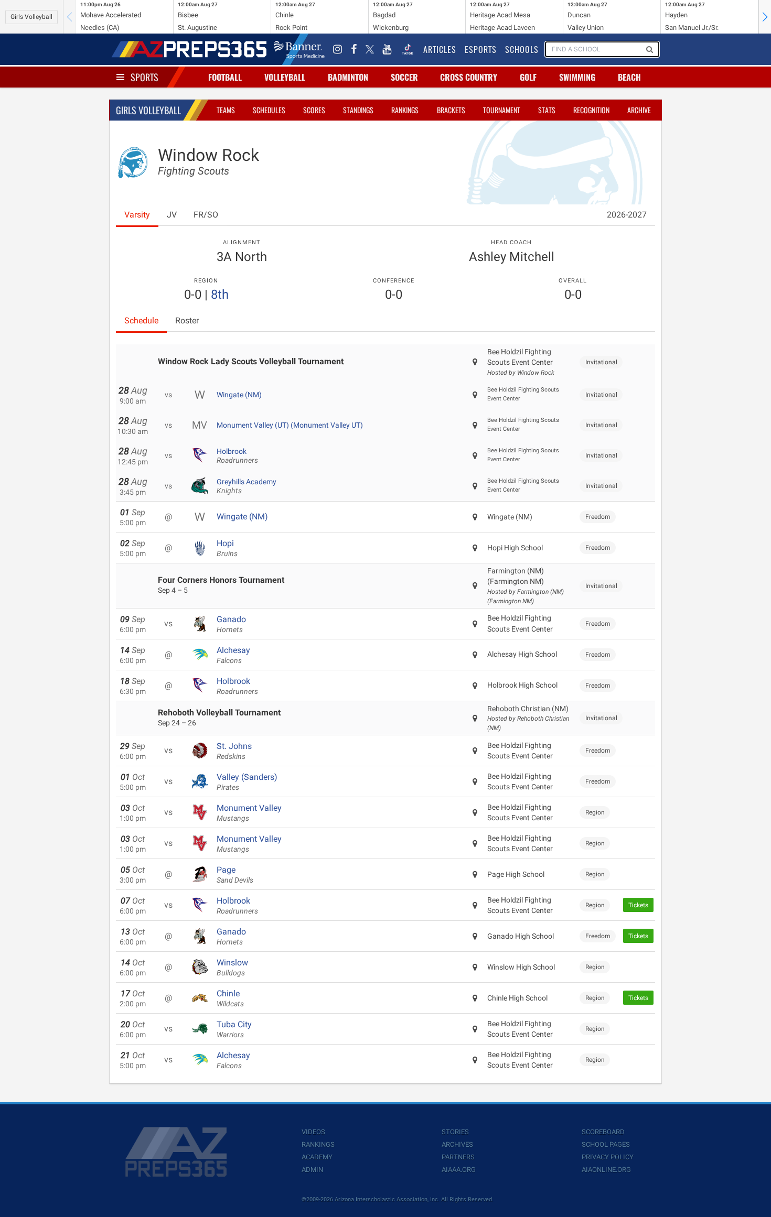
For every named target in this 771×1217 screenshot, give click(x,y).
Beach (629, 77)
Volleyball (284, 77)
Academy (317, 1157)
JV (172, 215)
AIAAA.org (459, 1169)
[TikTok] (407, 49)
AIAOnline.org (606, 1169)
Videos (313, 1132)
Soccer (404, 77)
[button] (764, 17)
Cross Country (468, 77)
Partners (458, 1157)
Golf (528, 77)
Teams (226, 109)
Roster (187, 320)
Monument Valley (249, 813)
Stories (455, 1132)
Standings (358, 109)
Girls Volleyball (31, 16)
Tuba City (234, 1029)
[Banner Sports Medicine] (299, 49)
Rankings (405, 109)
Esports (481, 49)
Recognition (591, 109)
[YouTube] (387, 49)
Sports (144, 77)
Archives (457, 1144)
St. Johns (234, 751)
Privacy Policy (608, 1157)
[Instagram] (338, 49)
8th (220, 294)
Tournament (501, 109)
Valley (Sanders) (247, 782)
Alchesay (233, 655)
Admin (312, 1169)
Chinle (230, 998)
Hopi (227, 548)
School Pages (606, 1144)
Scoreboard (603, 1132)
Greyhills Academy (246, 486)
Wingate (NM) (239, 394)
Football (225, 77)
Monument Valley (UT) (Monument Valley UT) (290, 425)
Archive (639, 109)
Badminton (348, 77)
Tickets (638, 905)
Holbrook (237, 456)
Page (235, 875)
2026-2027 (627, 215)
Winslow (232, 967)
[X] (369, 49)
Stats (546, 109)
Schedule (141, 320)
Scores (314, 109)
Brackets (451, 109)
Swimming (577, 77)
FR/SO (206, 215)
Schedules (269, 109)
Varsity (137, 215)
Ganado (231, 624)
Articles (439, 49)
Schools (522, 49)
